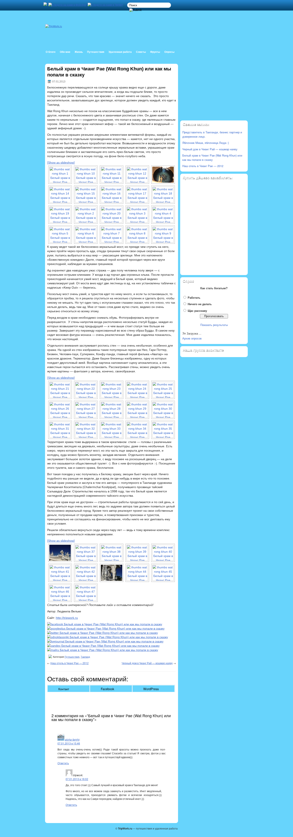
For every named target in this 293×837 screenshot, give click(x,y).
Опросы (169, 51)
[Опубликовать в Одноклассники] (107, 637)
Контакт (63, 688)
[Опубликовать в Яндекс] (103, 645)
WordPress (151, 688)
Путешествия (95, 51)
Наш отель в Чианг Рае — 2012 (69, 663)
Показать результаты (214, 325)
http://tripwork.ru (67, 617)
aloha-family (72, 739)
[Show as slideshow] (61, 162)
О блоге (51, 51)
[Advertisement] (214, 93)
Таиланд (85, 657)
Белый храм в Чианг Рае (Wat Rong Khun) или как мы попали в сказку (212, 157)
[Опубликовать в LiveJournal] (105, 641)
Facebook (107, 688)
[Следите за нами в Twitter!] (106, 4)
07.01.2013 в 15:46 (68, 743)
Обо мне (65, 51)
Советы (141, 51)
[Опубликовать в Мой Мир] (102, 650)
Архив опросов (192, 338)
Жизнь (79, 51)
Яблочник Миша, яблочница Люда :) (205, 143)
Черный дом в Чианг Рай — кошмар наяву (147, 663)
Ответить (63, 763)
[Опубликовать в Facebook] (104, 624)
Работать (194, 297)
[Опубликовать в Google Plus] (106, 628)
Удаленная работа (120, 51)
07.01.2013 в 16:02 (77, 779)
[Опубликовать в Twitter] (102, 633)
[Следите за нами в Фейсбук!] (67, 4)
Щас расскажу (197, 311)
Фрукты (155, 51)
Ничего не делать (200, 304)
